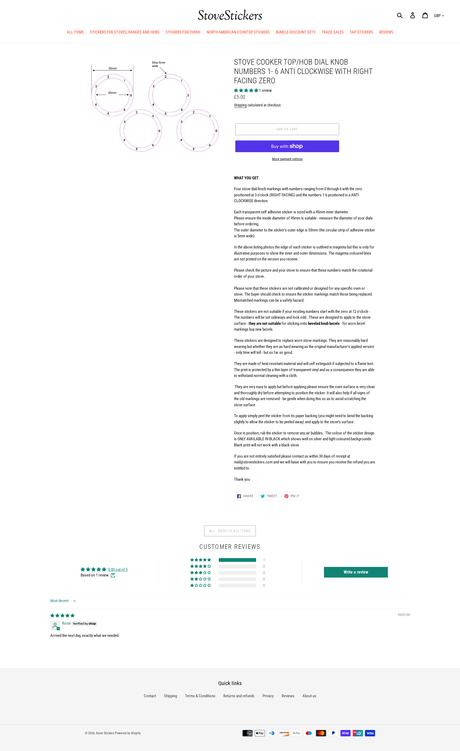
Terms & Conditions (200, 696)
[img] (62, 615)
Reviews (288, 696)
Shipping (240, 105)
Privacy (268, 696)
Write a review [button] (356, 572)
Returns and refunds (238, 696)
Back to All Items (234, 531)
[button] (246, 90)
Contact (150, 696)
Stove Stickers (105, 733)
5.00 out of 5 (118, 569)
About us (309, 696)
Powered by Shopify (128, 733)
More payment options (287, 159)
